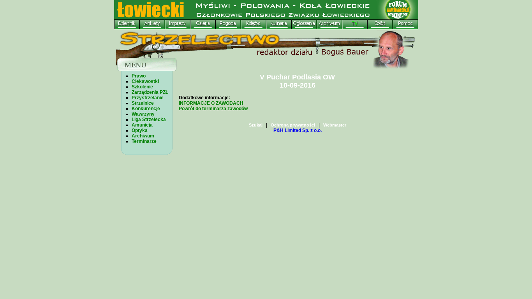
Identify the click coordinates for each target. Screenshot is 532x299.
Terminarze (144, 141)
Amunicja (142, 125)
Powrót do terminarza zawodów (213, 108)
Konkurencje (146, 108)
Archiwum (143, 136)
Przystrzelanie (148, 97)
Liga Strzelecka (149, 119)
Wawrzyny (143, 114)
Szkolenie (142, 87)
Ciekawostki (145, 81)
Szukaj (255, 125)
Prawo (139, 76)
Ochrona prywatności (293, 125)
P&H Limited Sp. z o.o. (297, 130)
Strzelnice (143, 103)
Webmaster (334, 125)
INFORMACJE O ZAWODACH (211, 103)
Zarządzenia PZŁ (150, 92)
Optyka (140, 130)
